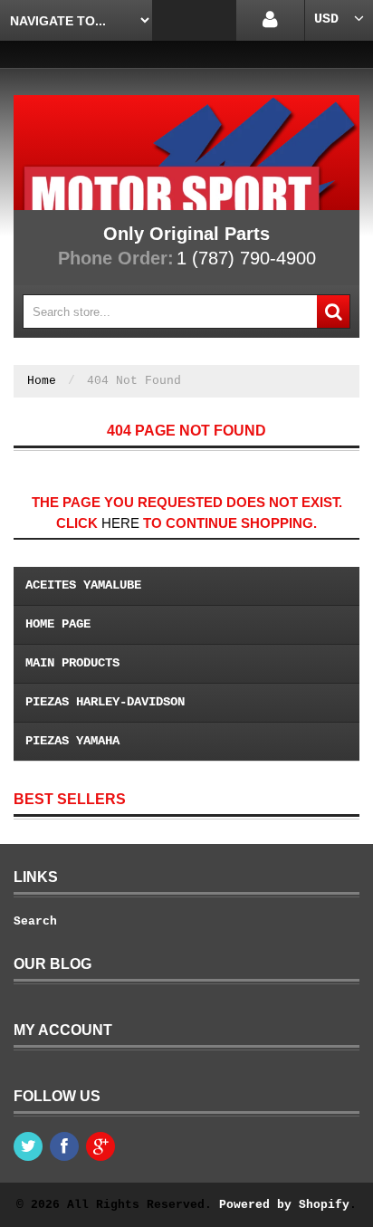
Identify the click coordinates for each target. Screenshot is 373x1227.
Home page (58, 624)
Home (41, 381)
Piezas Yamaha (72, 740)
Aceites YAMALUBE (83, 585)
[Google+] (100, 1146)
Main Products (72, 663)
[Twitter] (28, 1146)
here (120, 523)
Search (35, 921)
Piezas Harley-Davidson (105, 702)
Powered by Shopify (284, 1205)
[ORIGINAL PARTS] (186, 152)
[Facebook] (64, 1146)
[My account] (270, 20)
